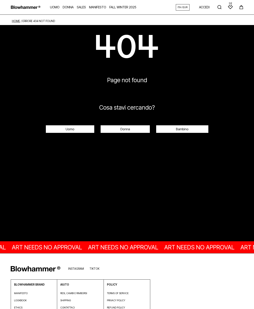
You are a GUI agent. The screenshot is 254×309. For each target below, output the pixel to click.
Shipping (65, 300)
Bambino (182, 129)
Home (16, 21)
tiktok (94, 268)
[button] (241, 7)
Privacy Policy (116, 300)
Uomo (70, 129)
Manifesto (21, 293)
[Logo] (25, 7)
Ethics (18, 307)
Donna (125, 129)
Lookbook (20, 300)
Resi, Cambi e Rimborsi (73, 293)
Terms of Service (118, 293)
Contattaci (67, 307)
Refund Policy (116, 307)
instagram (76, 268)
